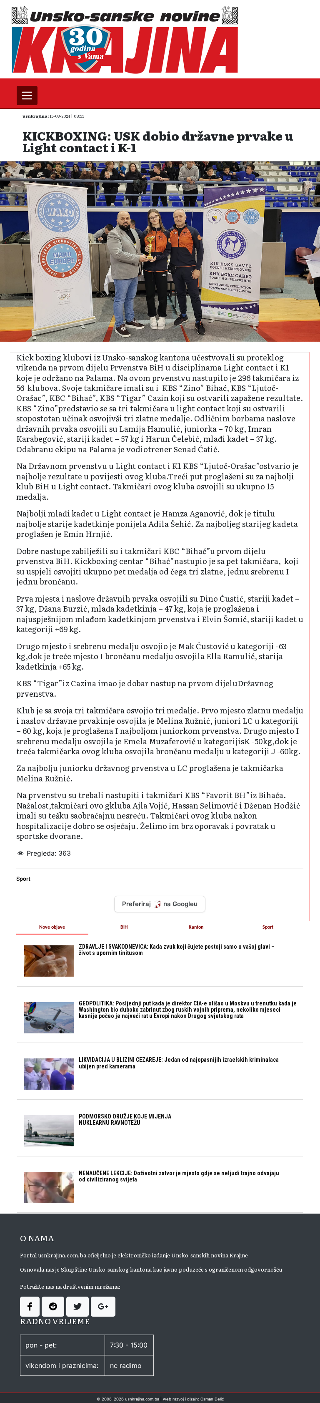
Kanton (196, 927)
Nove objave (52, 927)
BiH (124, 927)
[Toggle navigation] (27, 95)
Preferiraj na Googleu (160, 904)
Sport (23, 878)
